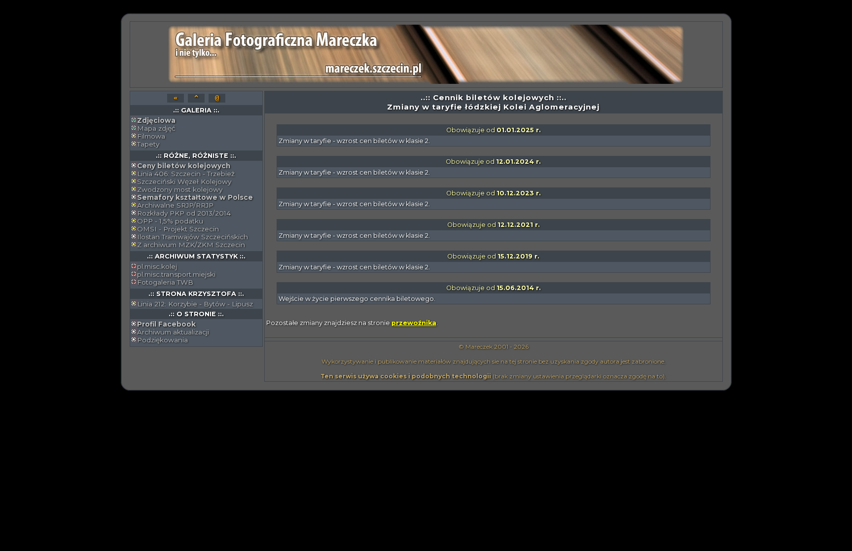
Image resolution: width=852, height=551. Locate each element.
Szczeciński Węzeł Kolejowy (184, 181)
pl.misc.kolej (157, 266)
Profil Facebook (166, 324)
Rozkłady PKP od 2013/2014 (184, 213)
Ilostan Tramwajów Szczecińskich (192, 237)
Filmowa (151, 136)
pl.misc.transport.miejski (176, 274)
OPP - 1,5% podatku (170, 221)
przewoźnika (413, 323)
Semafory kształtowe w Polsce (195, 197)
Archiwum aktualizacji (173, 332)
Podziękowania (162, 340)
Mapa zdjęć (156, 128)
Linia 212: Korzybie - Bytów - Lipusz (195, 304)
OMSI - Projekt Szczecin (178, 229)
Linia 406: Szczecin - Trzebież (186, 174)
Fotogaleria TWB (165, 282)
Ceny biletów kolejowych (183, 166)
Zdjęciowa (156, 120)
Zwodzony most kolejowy (179, 189)
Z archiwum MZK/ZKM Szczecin (191, 245)
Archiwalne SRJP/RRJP (175, 205)
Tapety (148, 144)
